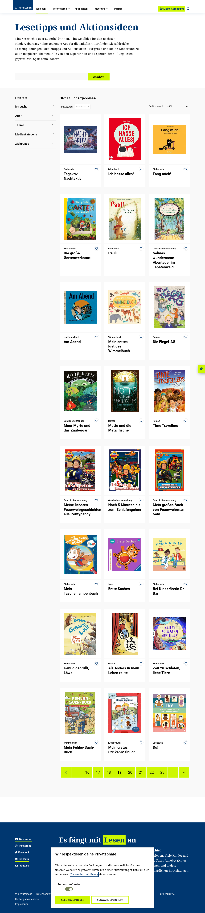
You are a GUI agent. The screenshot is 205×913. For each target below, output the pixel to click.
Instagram (24, 845)
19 (119, 772)
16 (87, 772)
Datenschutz (43, 894)
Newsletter (25, 839)
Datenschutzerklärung (84, 874)
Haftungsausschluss (27, 899)
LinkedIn (23, 859)
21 (141, 772)
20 (130, 772)
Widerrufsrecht (23, 894)
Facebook (23, 852)
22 (152, 772)
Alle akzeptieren (72, 899)
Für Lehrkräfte (167, 894)
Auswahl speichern (110, 899)
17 (98, 772)
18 (109, 772)
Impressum (21, 904)
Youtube (24, 865)
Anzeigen (98, 76)
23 (162, 772)
